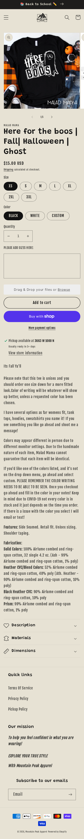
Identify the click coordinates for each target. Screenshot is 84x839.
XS (10, 186)
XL (69, 186)
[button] (6, 17)
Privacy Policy (18, 699)
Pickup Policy (17, 709)
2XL (11, 197)
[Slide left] (32, 117)
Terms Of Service (20, 688)
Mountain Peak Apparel (36, 831)
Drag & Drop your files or (42, 290)
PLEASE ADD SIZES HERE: (19, 248)
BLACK (13, 216)
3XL (29, 197)
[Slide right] (51, 117)
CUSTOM (58, 216)
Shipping (8, 169)
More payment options (42, 328)
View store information (25, 353)
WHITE (35, 216)
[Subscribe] (70, 794)
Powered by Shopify (57, 831)
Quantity (9, 227)
